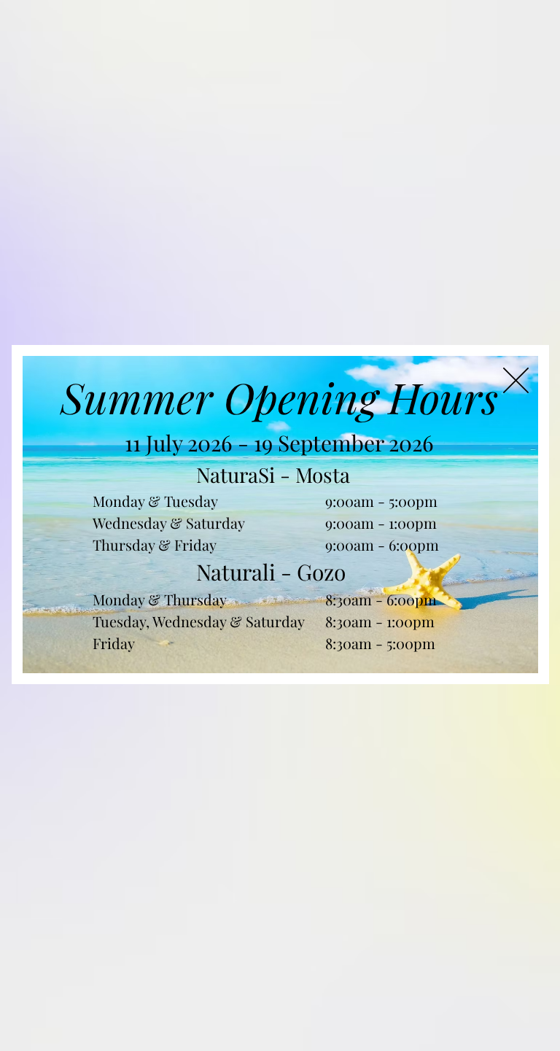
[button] (516, 380)
